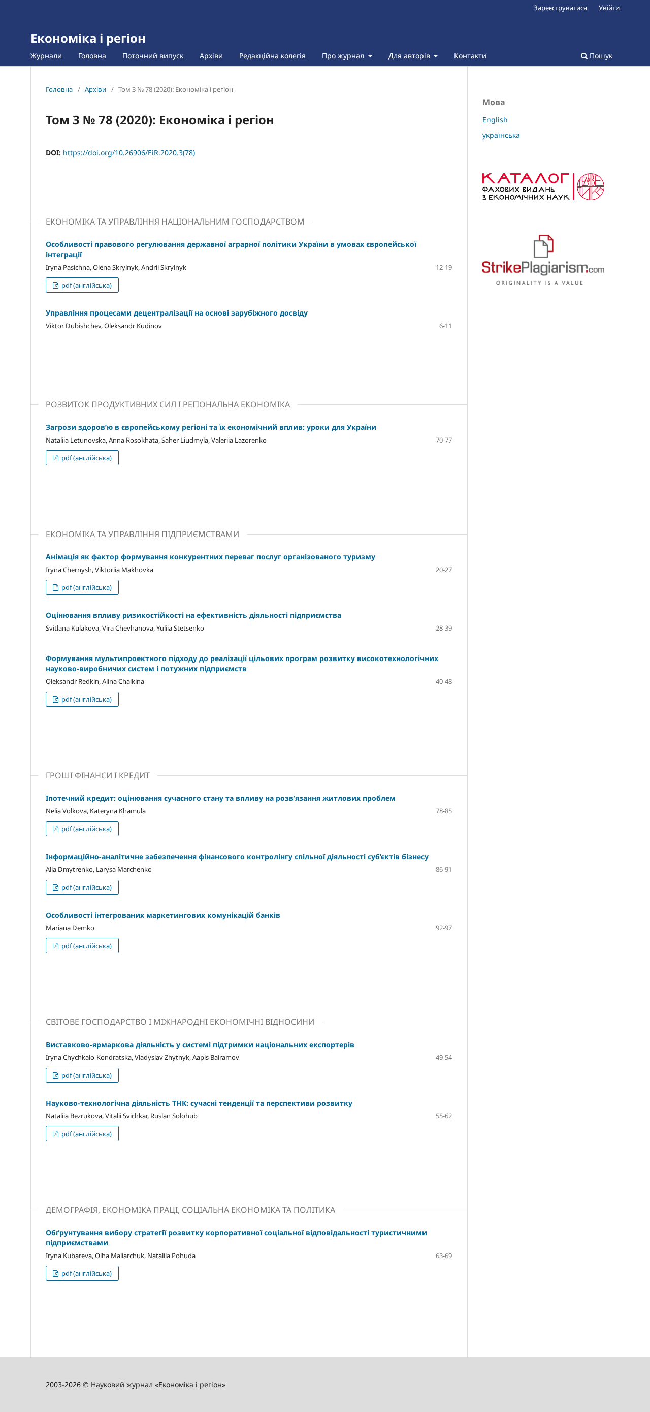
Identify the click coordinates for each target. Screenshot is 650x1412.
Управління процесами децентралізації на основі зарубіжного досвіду (177, 313)
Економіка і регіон (88, 37)
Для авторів (410, 55)
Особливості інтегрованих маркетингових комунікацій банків (163, 915)
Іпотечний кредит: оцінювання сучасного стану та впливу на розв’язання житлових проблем (221, 798)
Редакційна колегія (272, 55)
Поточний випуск (152, 55)
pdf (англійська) (86, 285)
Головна (92, 55)
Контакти (470, 55)
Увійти (609, 7)
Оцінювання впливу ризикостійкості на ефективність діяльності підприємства (193, 615)
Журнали (46, 55)
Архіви (211, 55)
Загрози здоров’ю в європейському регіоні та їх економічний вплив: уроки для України (211, 427)
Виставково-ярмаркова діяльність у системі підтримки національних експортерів (200, 1044)
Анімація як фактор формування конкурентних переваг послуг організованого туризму (210, 556)
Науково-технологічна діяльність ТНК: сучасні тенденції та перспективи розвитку (199, 1103)
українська (501, 135)
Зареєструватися (560, 7)
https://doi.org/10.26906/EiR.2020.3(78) (129, 153)
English (495, 119)
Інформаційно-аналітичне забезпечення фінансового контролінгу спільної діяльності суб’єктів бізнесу (237, 856)
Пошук (600, 55)
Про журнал (344, 55)
